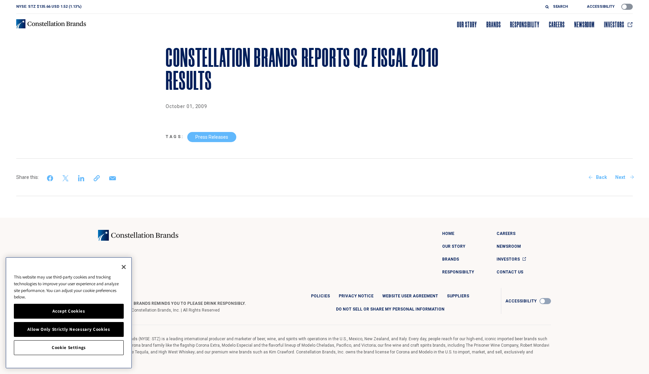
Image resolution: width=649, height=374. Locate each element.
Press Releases (211, 137)
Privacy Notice (356, 296)
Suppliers (458, 296)
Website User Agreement (410, 296)
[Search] (549, 7)
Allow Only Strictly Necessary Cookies (68, 329)
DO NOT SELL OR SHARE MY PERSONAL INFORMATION (390, 309)
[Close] (123, 267)
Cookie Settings (69, 347)
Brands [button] (493, 24)
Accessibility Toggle (627, 7)
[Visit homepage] (51, 23)
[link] (50, 177)
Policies (320, 296)
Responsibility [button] (524, 24)
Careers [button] (557, 24)
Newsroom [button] (584, 24)
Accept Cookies (68, 311)
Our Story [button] (467, 24)
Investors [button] (614, 24)
